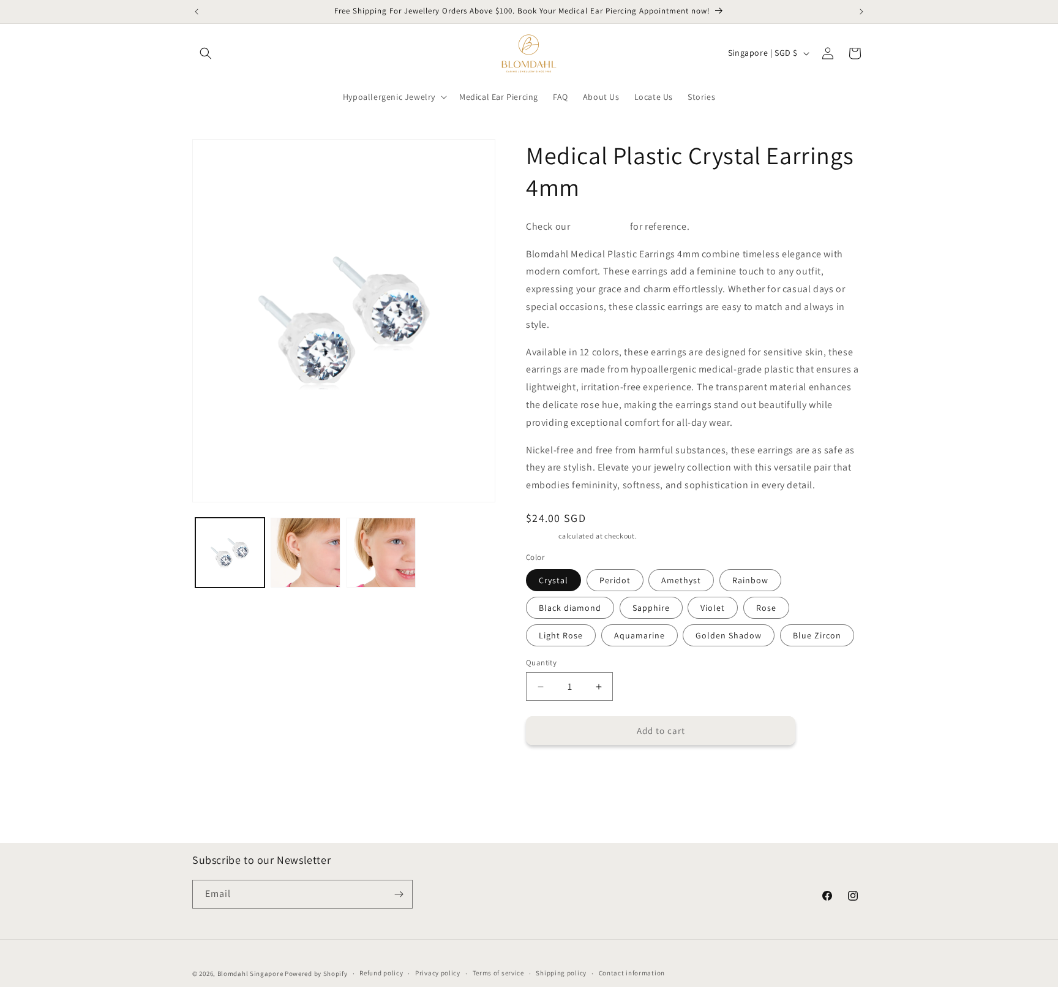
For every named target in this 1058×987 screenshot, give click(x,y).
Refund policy (381, 973)
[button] (205, 53)
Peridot (615, 580)
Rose (766, 607)
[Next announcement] (861, 11)
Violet (712, 607)
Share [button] (549, 773)
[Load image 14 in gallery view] (381, 552)
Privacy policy (437, 973)
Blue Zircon (817, 635)
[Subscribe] (398, 894)
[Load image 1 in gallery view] (229, 552)
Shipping (541, 535)
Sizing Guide (600, 226)
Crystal (553, 580)
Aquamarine (639, 635)
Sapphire (651, 607)
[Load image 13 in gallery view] (305, 552)
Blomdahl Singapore (250, 973)
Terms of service (498, 973)
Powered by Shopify (316, 973)
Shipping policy (561, 973)
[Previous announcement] (196, 11)
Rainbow (750, 580)
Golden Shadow (729, 635)
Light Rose (561, 635)
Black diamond (570, 607)
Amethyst (681, 580)
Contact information (632, 973)
